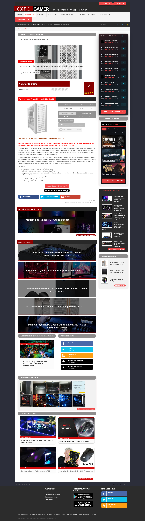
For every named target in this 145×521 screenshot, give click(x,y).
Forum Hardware (23, 514)
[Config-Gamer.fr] (51, 9)
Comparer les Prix (24, 20)
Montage (92, 15)
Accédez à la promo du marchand (73, 125)
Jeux (115, 129)
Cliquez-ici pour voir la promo (56, 186)
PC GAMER (49, 514)
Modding (113, 132)
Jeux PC (82, 15)
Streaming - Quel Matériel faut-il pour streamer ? (53, 270)
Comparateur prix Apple (51, 497)
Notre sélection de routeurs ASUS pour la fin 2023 (119, 235)
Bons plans (30, 15)
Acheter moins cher (67, 113)
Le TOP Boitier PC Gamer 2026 (55, 190)
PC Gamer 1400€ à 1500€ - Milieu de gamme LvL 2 (54, 306)
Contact (95, 514)
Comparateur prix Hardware (52, 494)
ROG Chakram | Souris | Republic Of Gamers (74, 441)
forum (41, 15)
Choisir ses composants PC (37, 514)
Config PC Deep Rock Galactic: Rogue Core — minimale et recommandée (35, 363)
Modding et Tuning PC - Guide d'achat (47, 219)
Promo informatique (85, 514)
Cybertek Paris (49, 499)
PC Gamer (53, 15)
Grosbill (47, 492)
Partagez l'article (67, 121)
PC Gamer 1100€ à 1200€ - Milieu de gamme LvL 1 (117, 271)
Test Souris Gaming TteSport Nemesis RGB (35, 471)
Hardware (105, 132)
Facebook (117, 24)
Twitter (122, 24)
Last (104, 129)
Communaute (106, 15)
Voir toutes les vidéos (85, 478)
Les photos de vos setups (86, 409)
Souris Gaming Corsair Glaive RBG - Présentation (76, 471)
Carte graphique (72, 514)
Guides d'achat (67, 15)
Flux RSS (127, 24)
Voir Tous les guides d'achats (86, 235)
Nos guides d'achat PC (116, 249)
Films (109, 129)
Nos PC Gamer (120, 285)
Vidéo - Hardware (26, 437)
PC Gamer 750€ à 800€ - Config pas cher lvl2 (117, 280)
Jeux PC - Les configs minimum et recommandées (34, 344)
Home (20, 15)
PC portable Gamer (59, 514)
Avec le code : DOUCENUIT (72, 129)
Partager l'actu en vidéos (113, 180)
